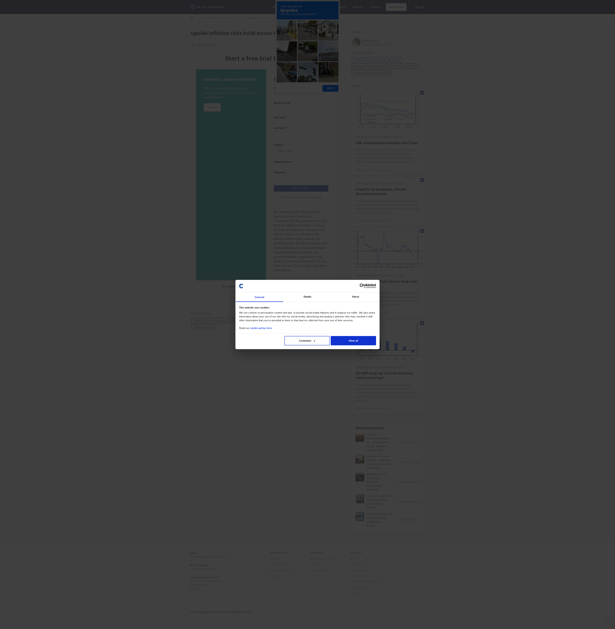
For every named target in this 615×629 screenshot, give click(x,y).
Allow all (353, 340)
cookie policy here (261, 328)
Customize (305, 340)
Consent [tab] (259, 297)
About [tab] (355, 296)
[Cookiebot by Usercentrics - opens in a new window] (362, 286)
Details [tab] (308, 296)
